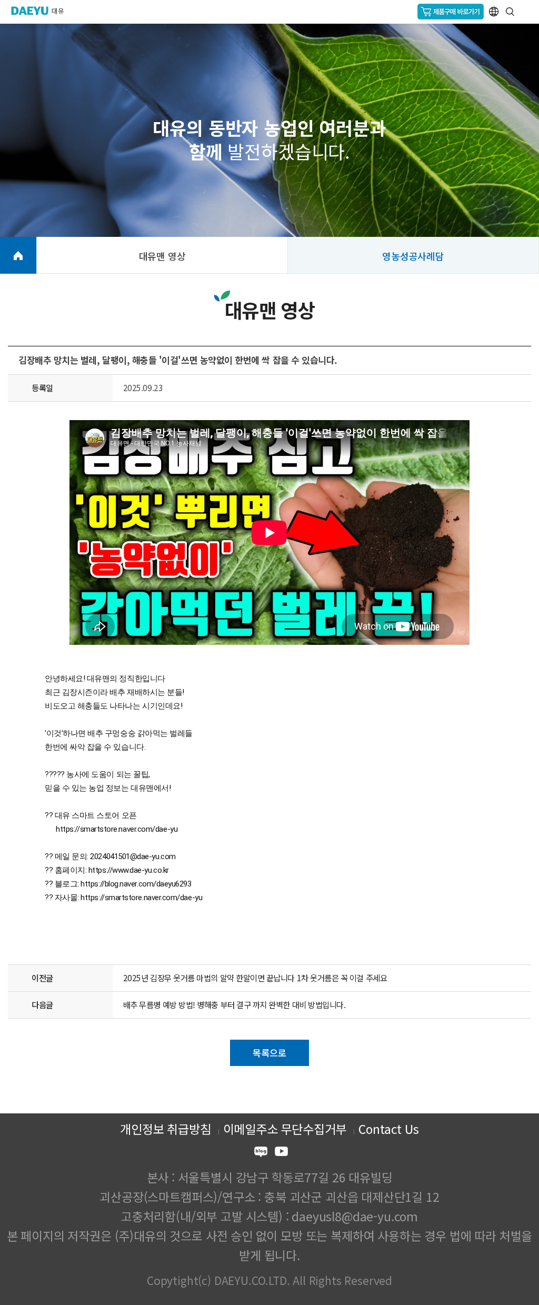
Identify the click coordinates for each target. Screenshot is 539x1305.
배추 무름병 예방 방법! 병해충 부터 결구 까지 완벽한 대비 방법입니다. (234, 1004)
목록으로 (269, 1052)
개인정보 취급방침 (165, 1129)
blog (260, 1153)
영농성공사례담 (413, 256)
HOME (18, 255)
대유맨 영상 (162, 256)
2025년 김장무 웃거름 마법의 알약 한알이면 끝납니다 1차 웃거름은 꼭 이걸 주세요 (255, 977)
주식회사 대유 (42, 10)
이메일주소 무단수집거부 (285, 1129)
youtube (281, 1153)
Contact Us (388, 1129)
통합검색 (510, 11)
